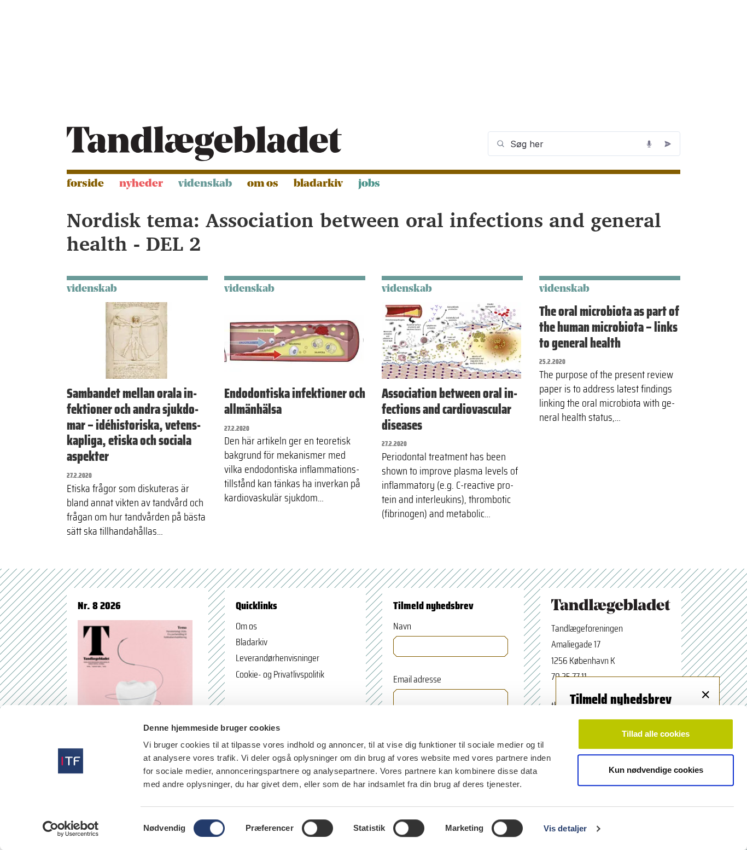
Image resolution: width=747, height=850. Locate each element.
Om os (262, 183)
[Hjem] (204, 143)
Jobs (369, 183)
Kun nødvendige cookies (656, 769)
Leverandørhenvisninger (277, 658)
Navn (402, 626)
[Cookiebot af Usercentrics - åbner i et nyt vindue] (71, 828)
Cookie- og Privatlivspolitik (280, 674)
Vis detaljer (565, 828)
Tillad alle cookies (656, 733)
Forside (85, 183)
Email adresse (417, 679)
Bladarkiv (318, 183)
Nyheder (141, 183)
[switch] (317, 828)
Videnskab (205, 183)
